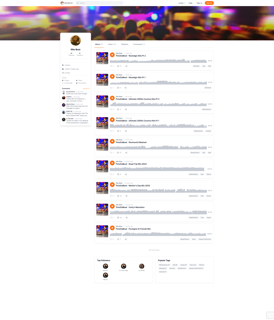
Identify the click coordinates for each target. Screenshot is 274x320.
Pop (204, 66)
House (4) (184, 265)
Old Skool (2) (182, 268)
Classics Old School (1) (196, 268)
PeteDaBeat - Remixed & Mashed (131, 142)
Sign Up (209, 3)
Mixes (99, 44)
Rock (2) (172, 268)
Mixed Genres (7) (164, 265)
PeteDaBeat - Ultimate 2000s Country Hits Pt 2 (137, 99)
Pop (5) (175, 265)
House (209, 217)
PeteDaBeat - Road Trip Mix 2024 (131, 164)
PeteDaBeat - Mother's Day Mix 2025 (133, 185)
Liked (112, 44)
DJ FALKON (69, 118)
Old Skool (196, 66)
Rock (193, 239)
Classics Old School (205, 239)
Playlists (124, 44)
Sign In (199, 3)
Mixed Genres (207, 109)
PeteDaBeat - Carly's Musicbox (130, 207)
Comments (139, 44)
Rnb (209, 66)
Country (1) (162, 272)
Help (190, 3)
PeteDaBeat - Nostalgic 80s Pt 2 (131, 56)
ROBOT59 (69, 111)
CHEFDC (69, 97)
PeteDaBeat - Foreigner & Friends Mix (133, 229)
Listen (181, 3)
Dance (209, 174)
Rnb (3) (201, 265)
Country (208, 131)
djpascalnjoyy (70, 104)
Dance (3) (193, 265)
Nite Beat (119, 53)
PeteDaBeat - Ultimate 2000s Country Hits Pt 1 (137, 121)
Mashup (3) (162, 268)
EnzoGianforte (70, 91)
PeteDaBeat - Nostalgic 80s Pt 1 (130, 77)
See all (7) (86, 88)
